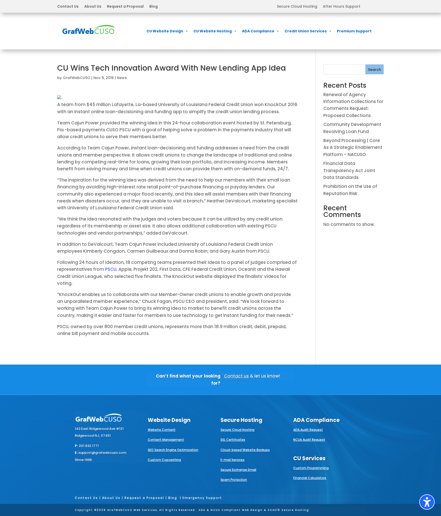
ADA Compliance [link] (258, 31)
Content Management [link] (166, 439)
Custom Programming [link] (311, 468)
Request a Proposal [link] (125, 7)
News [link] (122, 77)
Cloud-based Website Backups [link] (245, 450)
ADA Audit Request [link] (308, 430)
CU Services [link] (309, 458)
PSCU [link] (110, 269)
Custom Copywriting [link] (164, 460)
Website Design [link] (169, 420)
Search (374, 69)
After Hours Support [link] (341, 7)
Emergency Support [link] (202, 498)
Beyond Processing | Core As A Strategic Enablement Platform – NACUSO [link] (352, 147)
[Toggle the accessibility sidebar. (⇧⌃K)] (427, 502)
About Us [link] (92, 7)
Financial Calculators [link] (309, 478)
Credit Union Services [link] (306, 31)
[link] (88, 37)
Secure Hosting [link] (241, 420)
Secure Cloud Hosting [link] (297, 7)
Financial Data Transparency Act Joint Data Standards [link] (349, 170)
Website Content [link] (162, 430)
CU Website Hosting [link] (212, 31)
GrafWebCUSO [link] (76, 77)
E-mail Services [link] (232, 460)
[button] (107, 6)
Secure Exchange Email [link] (238, 470)
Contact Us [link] (68, 7)
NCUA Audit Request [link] (309, 439)
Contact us (236, 376)
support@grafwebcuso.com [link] (102, 452)
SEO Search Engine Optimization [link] (173, 450)
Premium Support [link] (354, 31)
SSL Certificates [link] (232, 439)
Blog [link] (153, 7)
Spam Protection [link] (233, 480)
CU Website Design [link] (164, 31)
